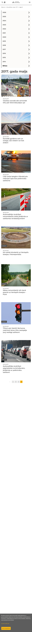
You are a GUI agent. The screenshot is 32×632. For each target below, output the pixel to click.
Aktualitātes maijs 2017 (12, 7)
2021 (4, 33)
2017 (4, 49)
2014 (4, 61)
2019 (4, 41)
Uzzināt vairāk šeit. (5, 623)
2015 (4, 57)
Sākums (3, 7)
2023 (4, 25)
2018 (4, 45)
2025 (4, 16)
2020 (4, 37)
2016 (4, 53)
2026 (4, 12)
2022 (4, 29)
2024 (4, 20)
